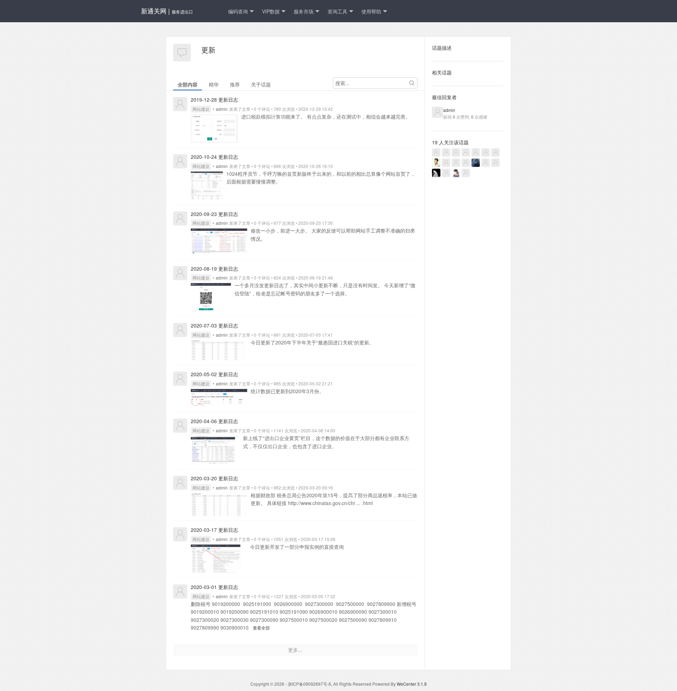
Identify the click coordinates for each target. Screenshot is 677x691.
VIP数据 (271, 11)
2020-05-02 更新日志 (214, 374)
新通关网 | (167, 10)
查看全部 (261, 628)
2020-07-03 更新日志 (214, 325)
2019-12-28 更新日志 (214, 99)
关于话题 (261, 84)
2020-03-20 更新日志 (214, 478)
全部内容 (187, 84)
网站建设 (201, 109)
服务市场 (303, 11)
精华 (214, 84)
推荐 (235, 84)
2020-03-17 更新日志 (214, 529)
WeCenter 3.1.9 (412, 684)
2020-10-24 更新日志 (214, 156)
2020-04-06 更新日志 (214, 421)
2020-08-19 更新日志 (214, 268)
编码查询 (238, 11)
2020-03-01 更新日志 (214, 586)
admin (222, 109)
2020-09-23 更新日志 (214, 213)
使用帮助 (371, 11)
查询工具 (337, 11)
